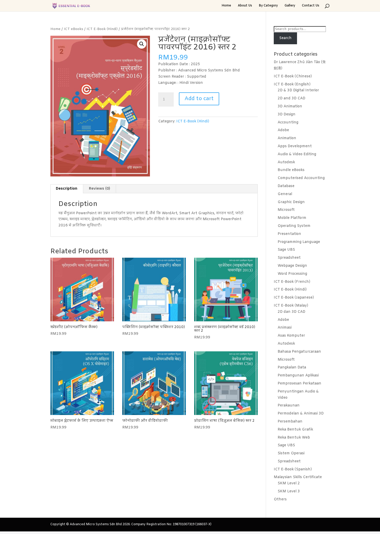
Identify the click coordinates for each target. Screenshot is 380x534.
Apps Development (295, 146)
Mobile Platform (292, 218)
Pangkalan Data (292, 367)
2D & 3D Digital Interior (298, 90)
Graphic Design (291, 202)
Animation (287, 138)
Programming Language (299, 242)
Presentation (289, 234)
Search (285, 38)
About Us (245, 6)
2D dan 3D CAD (291, 311)
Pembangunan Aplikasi (298, 375)
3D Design (286, 114)
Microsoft (286, 209)
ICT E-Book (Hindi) (102, 29)
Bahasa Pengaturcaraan (299, 351)
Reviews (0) (99, 188)
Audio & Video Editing (297, 154)
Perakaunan (289, 405)
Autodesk (286, 162)
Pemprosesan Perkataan (299, 383)
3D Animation (290, 106)
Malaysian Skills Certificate (298, 477)
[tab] (66, 188)
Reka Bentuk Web (294, 437)
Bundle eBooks (291, 170)
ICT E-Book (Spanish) (293, 469)
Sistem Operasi (291, 453)
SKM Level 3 (289, 491)
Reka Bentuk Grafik (295, 429)
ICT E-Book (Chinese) (293, 76)
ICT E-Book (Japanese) (294, 297)
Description (66, 188)
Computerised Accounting (301, 178)
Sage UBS (286, 249)
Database (286, 186)
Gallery (290, 6)
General (285, 194)
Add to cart (199, 98)
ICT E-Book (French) (292, 281)
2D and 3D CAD (291, 98)
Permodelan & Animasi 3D (301, 413)
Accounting (288, 122)
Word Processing (292, 273)
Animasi (285, 327)
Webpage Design (292, 265)
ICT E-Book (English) (292, 84)
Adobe (283, 130)
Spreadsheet (289, 257)
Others (280, 499)
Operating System (294, 226)
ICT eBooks (73, 29)
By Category (268, 6)
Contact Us (310, 6)
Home (226, 6)
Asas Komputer (291, 335)
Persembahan (290, 421)
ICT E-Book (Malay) (291, 305)
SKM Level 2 (289, 483)
